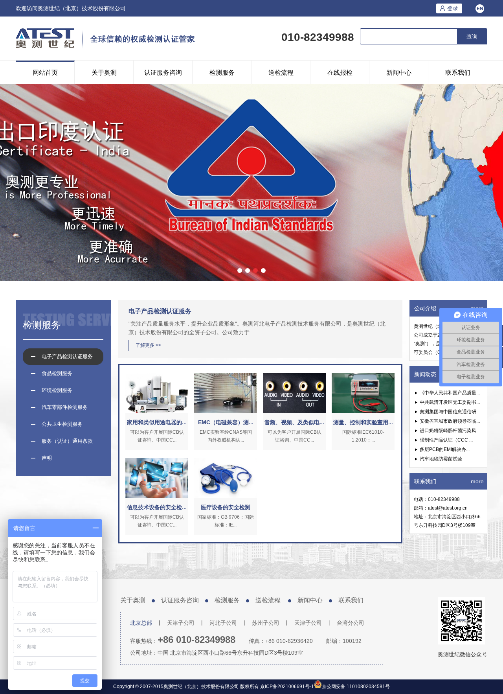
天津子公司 (181, 623)
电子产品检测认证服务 (67, 356)
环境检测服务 (57, 390)
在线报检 (339, 72)
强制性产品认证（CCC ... (446, 440)
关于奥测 (104, 72)
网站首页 (45, 72)
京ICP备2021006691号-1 (286, 686)
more (477, 481)
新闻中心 (398, 72)
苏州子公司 (265, 623)
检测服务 (222, 72)
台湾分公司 (350, 623)
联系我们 (457, 72)
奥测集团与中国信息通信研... (450, 411)
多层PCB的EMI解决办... (445, 449)
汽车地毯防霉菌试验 (441, 459)
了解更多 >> (148, 345)
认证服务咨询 (163, 72)
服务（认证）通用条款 (67, 441)
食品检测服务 (57, 373)
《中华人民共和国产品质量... (450, 393)
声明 (47, 458)
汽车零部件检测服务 (65, 407)
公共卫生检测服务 (62, 424)
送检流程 (281, 72)
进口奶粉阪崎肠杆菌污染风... (450, 430)
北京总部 (141, 623)
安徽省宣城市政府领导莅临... (450, 421)
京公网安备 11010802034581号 (356, 686)
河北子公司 (223, 623)
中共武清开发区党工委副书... (450, 402)
